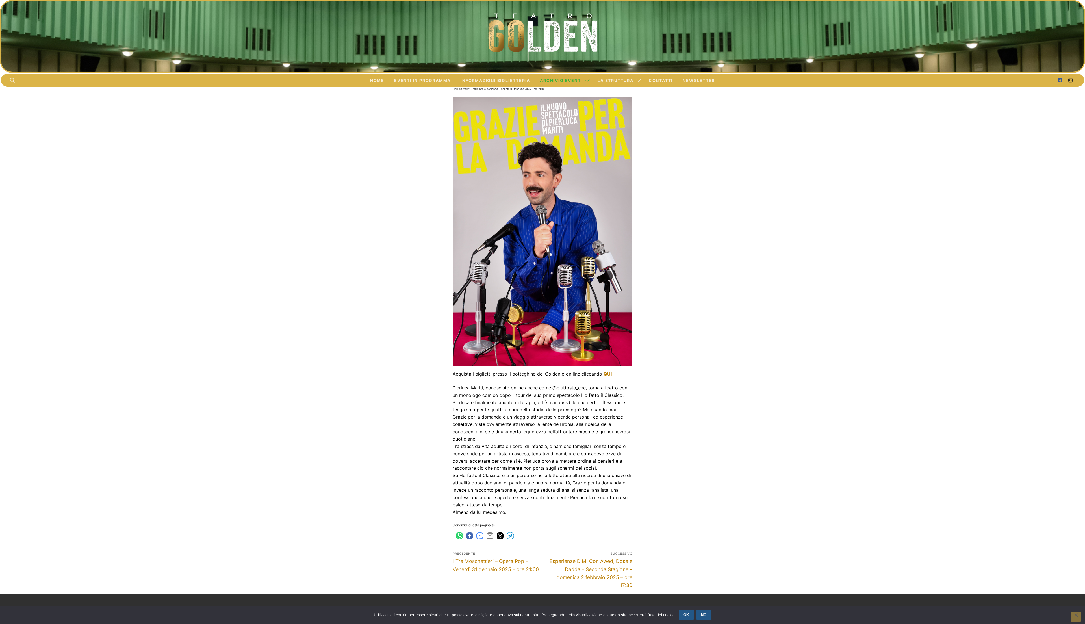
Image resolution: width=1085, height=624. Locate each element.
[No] (1076, 617)
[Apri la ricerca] (12, 80)
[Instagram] (1070, 80)
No (703, 615)
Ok (686, 615)
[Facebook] (1059, 80)
